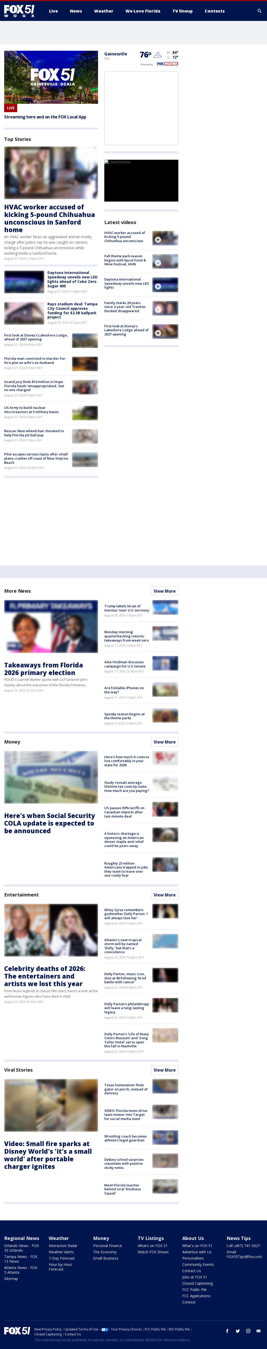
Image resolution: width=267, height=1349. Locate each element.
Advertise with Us (196, 1251)
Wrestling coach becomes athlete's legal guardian (125, 1138)
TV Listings (151, 1238)
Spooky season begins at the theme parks (124, 716)
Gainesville (115, 54)
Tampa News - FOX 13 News (20, 1259)
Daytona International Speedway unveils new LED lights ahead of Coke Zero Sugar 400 (72, 279)
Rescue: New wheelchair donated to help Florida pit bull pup (34, 432)
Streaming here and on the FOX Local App (45, 117)
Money (12, 742)
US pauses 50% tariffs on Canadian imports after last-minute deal (124, 811)
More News (17, 591)
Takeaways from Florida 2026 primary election (43, 669)
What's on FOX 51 (197, 1245)
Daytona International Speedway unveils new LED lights (126, 283)
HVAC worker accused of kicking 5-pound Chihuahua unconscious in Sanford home (49, 218)
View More (165, 591)
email (258, 1331)
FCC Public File (194, 1289)
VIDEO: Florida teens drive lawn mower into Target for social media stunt (125, 1114)
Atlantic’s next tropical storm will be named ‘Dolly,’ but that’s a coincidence (123, 946)
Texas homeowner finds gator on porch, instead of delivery (126, 1089)
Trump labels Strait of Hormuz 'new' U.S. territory (126, 608)
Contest (189, 1302)
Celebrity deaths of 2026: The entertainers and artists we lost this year (44, 976)
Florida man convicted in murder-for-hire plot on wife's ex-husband (35, 360)
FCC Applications (196, 1295)
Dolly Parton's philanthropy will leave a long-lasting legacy (126, 1008)
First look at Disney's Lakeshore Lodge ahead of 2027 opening (126, 330)
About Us (193, 1238)
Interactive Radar (63, 1245)
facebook (227, 1331)
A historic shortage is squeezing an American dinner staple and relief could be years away (124, 839)
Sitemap (11, 1278)
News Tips (239, 1238)
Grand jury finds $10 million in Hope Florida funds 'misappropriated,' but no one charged (34, 385)
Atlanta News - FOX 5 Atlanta (20, 1270)
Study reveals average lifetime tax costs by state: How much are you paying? (126, 786)
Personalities (193, 1258)
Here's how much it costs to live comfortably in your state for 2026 (126, 760)
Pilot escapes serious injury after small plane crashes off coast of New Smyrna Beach (36, 458)
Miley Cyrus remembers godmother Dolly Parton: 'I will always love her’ (126, 913)
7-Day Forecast (62, 1258)
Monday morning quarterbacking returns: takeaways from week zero (126, 636)
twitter (238, 1331)
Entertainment (21, 894)
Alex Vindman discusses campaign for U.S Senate (124, 664)
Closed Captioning (197, 1283)
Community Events (198, 1264)
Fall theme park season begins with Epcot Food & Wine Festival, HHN (125, 260)
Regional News (21, 1238)
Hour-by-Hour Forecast (60, 1267)
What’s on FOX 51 (153, 1245)
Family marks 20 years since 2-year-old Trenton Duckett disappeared (124, 306)
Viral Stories (18, 1070)
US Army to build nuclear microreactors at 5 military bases (31, 409)
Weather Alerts (61, 1251)
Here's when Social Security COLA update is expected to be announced (49, 823)
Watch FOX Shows (153, 1251)
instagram (248, 1331)
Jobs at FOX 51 (194, 1276)
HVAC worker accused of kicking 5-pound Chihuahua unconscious (124, 236)
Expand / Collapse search (260, 11)
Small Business (105, 1258)
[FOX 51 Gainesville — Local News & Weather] (21, 11)
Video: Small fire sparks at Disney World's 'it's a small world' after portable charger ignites (48, 1154)
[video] (165, 238)
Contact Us (191, 1270)
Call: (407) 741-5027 (243, 1245)
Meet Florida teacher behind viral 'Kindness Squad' (122, 1189)
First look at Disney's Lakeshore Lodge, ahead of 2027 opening (36, 337)
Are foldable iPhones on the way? (124, 689)
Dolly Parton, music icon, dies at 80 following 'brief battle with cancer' (125, 977)
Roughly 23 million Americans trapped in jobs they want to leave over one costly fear (126, 869)
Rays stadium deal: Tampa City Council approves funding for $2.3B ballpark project (72, 310)
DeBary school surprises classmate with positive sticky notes (124, 1163)
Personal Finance (107, 1245)
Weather (59, 1238)
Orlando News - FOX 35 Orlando (21, 1248)
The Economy (105, 1251)
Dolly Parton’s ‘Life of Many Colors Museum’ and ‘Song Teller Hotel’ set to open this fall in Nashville (126, 1040)
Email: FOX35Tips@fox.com (244, 1254)
